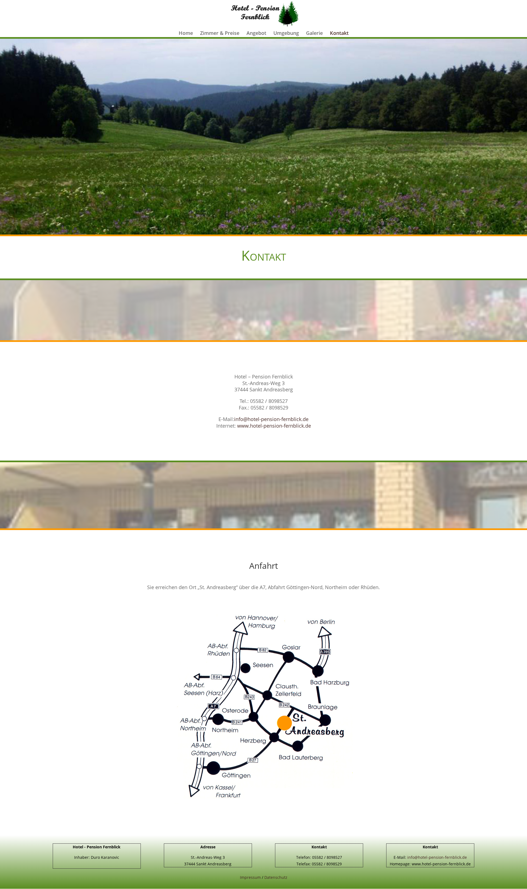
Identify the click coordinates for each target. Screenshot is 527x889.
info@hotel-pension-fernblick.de (271, 419)
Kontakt (339, 33)
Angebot (256, 33)
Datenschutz (275, 877)
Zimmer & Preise (219, 33)
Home (186, 33)
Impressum (250, 877)
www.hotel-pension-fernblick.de (274, 425)
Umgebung (286, 33)
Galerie (314, 33)
